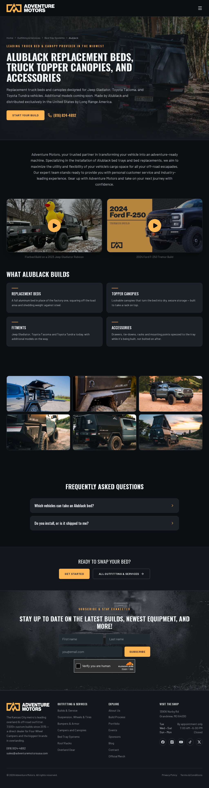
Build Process (117, 717)
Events (113, 730)
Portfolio (114, 723)
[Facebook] (163, 742)
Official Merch (117, 756)
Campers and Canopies (72, 730)
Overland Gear (66, 749)
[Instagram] (172, 742)
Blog (111, 743)
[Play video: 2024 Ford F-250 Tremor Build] (154, 225)
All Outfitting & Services (119, 573)
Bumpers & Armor (68, 723)
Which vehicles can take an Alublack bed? (64, 505)
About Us (114, 710)
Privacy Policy (169, 774)
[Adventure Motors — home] (30, 8)
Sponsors (115, 736)
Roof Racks (65, 743)
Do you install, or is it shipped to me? (61, 523)
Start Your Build (25, 115)
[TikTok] (190, 742)
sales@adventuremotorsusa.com (27, 753)
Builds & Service (67, 710)
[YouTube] (181, 742)
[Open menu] (200, 8)
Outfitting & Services (28, 37)
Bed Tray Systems (54, 37)
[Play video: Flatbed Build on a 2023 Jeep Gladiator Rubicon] (54, 225)
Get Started (74, 573)
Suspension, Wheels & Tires (74, 717)
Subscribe (137, 651)
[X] (199, 742)
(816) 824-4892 (64, 115)
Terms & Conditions (191, 774)
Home (10, 37)
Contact (114, 749)
